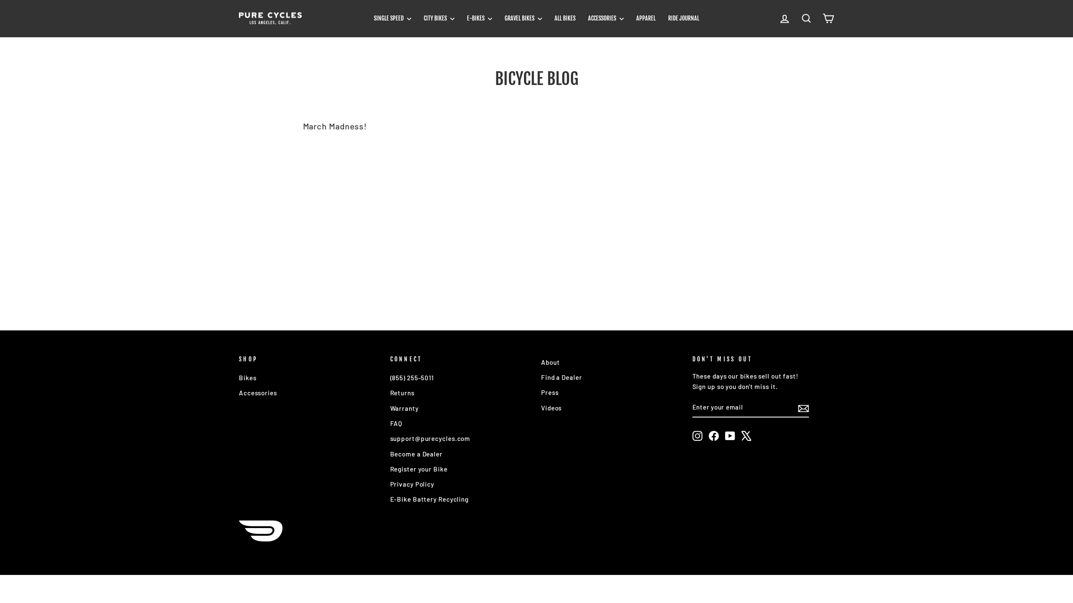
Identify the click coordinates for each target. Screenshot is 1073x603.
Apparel (646, 18)
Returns (402, 393)
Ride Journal (683, 18)
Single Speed (389, 18)
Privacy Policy (412, 484)
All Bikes (565, 18)
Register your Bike (419, 469)
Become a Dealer (416, 454)
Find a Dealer (561, 377)
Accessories (602, 18)
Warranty (404, 408)
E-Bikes (476, 18)
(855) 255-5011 (412, 377)
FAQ (396, 423)
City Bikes (436, 18)
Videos (551, 408)
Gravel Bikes (520, 18)
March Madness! (335, 126)
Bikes (248, 377)
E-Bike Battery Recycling (429, 499)
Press (550, 392)
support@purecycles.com (430, 438)
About (550, 362)
